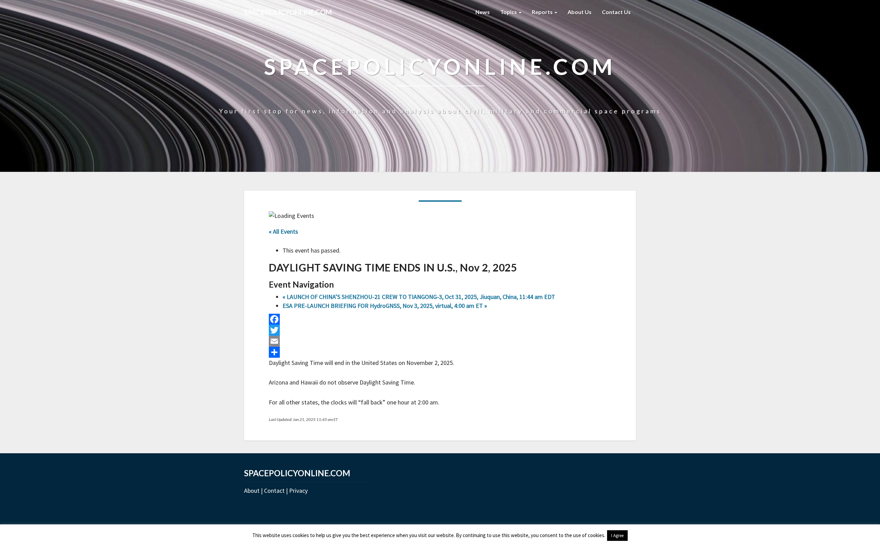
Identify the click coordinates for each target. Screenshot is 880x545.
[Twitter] (440, 330)
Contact (274, 490)
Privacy (298, 490)
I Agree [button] (617, 535)
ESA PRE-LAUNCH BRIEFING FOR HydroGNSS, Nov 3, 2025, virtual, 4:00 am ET (385, 306)
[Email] (440, 341)
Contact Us (616, 12)
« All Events (283, 231)
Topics (509, 12)
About (252, 490)
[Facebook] (440, 319)
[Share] (440, 352)
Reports (543, 12)
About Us (580, 12)
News (482, 12)
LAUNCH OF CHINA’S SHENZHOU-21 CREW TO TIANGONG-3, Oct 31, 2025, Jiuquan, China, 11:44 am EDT (419, 297)
